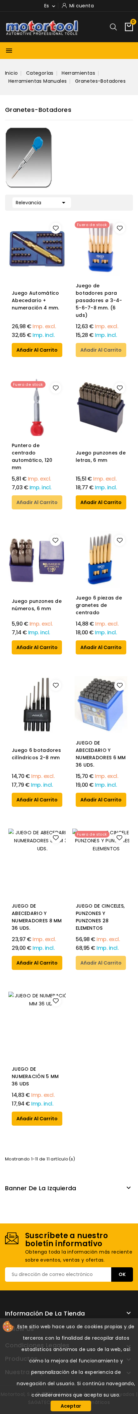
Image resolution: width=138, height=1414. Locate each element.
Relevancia (42, 203)
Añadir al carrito (37, 350)
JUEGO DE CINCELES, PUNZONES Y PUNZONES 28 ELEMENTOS (100, 917)
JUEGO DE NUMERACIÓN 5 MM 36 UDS (35, 1076)
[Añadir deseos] (55, 228)
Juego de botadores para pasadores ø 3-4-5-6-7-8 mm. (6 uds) (99, 300)
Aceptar (71, 1406)
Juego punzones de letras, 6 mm (101, 456)
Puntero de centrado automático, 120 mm (32, 456)
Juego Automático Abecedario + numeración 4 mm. (35, 300)
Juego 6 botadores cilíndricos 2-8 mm (36, 754)
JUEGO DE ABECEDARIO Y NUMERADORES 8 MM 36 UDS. (37, 917)
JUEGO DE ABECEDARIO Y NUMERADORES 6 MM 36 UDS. (101, 753)
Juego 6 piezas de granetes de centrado (99, 605)
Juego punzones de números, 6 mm (37, 605)
